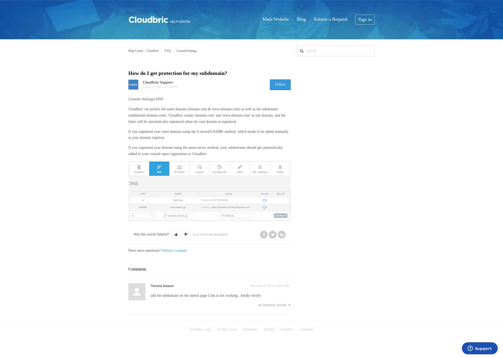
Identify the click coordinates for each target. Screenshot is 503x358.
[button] (176, 234)
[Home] (159, 19)
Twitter (273, 235)
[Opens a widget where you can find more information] (480, 348)
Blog (301, 19)
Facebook (264, 235)
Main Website (276, 19)
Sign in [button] (365, 19)
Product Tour (227, 329)
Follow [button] (280, 84)
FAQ (168, 51)
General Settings (187, 51)
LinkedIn (282, 235)
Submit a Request (330, 19)
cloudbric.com (200, 329)
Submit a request (174, 250)
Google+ (287, 329)
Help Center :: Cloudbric (143, 51)
